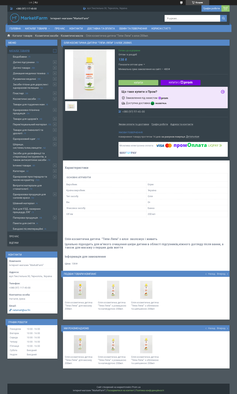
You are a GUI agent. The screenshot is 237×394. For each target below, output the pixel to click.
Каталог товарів (36, 28)
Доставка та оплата (101, 28)
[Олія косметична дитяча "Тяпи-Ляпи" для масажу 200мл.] (80, 290)
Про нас (60, 28)
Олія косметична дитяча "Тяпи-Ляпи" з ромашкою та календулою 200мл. (112, 305)
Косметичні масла (72, 35)
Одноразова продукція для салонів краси (29, 196)
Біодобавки (20, 56)
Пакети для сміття (24, 223)
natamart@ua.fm (21, 310)
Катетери (19, 170)
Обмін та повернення (133, 28)
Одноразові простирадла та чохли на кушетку (30, 178)
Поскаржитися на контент (120, 390)
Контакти (76, 28)
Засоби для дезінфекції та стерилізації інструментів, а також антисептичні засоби (29, 156)
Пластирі (18, 93)
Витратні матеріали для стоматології (27, 187)
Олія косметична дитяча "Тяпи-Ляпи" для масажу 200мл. (78, 305)
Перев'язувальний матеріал (30, 124)
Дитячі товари (21, 67)
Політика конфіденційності (150, 390)
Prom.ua (136, 387)
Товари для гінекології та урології (28, 131)
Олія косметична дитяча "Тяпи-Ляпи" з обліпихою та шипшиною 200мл (145, 305)
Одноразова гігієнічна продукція (26, 111)
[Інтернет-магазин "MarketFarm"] (28, 18)
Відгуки (14, 242)
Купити (138, 82)
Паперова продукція (25, 217)
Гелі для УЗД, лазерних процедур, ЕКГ (27, 210)
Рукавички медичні (24, 78)
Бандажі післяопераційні (28, 228)
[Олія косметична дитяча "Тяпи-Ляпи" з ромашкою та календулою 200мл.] (113, 290)
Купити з (174, 82)
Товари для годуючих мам (29, 104)
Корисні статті (161, 28)
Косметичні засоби (46, 35)
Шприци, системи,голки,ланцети (27, 146)
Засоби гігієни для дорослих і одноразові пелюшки (30, 86)
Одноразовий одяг (24, 138)
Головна (15, 28)
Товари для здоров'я (25, 118)
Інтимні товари (22, 165)
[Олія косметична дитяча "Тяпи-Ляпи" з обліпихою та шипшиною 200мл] (146, 290)
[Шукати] (223, 18)
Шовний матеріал (23, 203)
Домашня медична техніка (29, 73)
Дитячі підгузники (24, 62)
